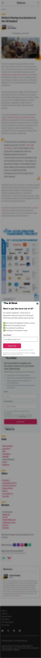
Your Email (7, 335)
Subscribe (12, 346)
